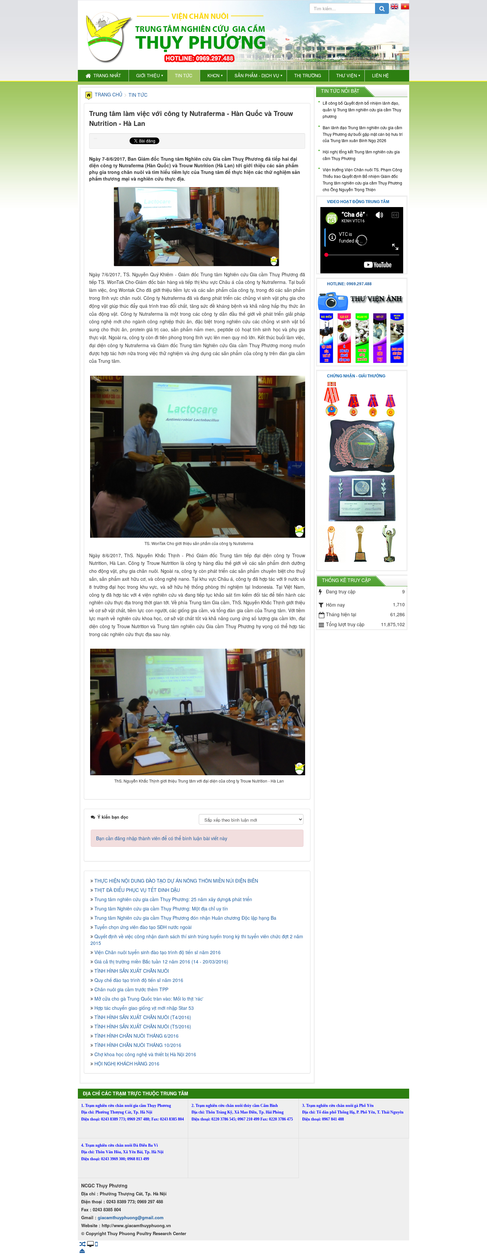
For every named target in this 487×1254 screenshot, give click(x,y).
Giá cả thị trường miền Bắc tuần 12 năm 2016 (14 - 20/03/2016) (161, 961)
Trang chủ (108, 94)
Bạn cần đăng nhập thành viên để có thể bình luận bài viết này (161, 838)
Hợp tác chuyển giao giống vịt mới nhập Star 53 (144, 1008)
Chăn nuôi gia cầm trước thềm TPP (131, 989)
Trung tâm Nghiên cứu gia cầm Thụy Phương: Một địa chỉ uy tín (161, 908)
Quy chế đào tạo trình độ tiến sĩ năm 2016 (138, 980)
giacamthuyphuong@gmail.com (131, 1217)
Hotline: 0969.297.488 (349, 284)
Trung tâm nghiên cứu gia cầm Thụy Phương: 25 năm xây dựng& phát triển (173, 899)
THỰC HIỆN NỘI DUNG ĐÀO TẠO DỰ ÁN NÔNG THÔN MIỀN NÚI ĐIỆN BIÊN (176, 880)
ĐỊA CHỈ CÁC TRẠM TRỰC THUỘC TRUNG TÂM (135, 1093)
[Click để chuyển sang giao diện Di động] (96, 1243)
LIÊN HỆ (380, 75)
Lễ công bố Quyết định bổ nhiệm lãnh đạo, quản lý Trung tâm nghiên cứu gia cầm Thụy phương (362, 109)
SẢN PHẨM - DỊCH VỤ (257, 75)
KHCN (213, 75)
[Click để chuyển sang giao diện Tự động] (83, 1243)
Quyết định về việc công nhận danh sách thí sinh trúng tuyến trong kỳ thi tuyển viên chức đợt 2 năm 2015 (196, 939)
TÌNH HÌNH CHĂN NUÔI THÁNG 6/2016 (136, 1035)
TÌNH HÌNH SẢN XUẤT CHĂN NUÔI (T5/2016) (142, 1026)
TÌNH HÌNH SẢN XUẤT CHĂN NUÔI (131, 970)
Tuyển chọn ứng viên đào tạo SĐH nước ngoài (142, 927)
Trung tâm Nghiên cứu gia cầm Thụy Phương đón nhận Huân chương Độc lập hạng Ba (185, 917)
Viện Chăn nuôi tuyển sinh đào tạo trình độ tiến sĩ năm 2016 (157, 952)
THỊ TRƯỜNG (307, 75)
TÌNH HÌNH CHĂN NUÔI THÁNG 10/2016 (137, 1045)
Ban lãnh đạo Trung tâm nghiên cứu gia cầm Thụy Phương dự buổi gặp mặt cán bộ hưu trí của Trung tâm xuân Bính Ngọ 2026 (363, 134)
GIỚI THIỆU (148, 75)
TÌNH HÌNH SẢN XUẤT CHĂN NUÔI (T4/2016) (142, 1017)
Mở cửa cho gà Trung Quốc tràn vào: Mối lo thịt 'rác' (148, 998)
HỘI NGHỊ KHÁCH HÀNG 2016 (126, 1063)
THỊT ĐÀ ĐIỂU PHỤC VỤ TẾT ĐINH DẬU (137, 890)
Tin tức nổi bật (340, 90)
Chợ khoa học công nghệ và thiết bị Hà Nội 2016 (145, 1054)
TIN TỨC (183, 75)
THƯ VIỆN (346, 75)
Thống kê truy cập (346, 580)
